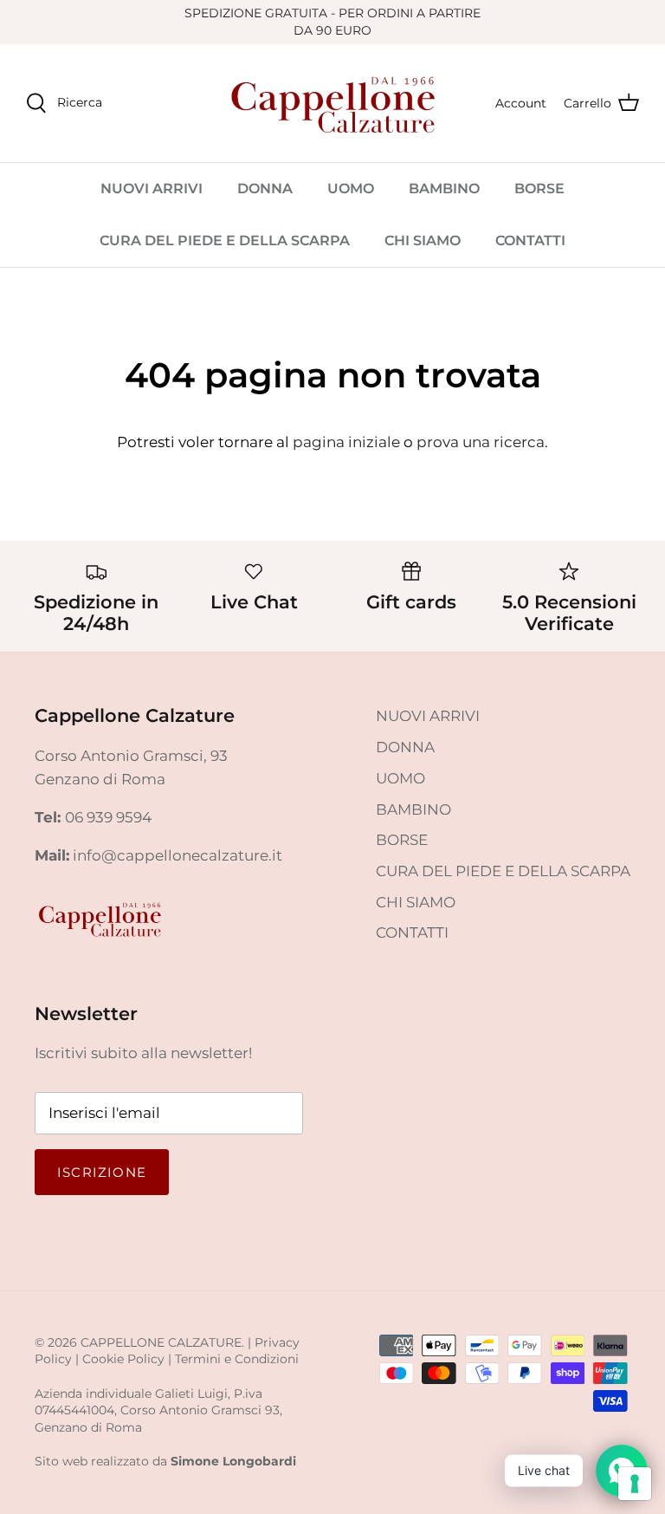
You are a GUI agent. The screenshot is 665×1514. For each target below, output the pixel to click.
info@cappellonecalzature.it (177, 855)
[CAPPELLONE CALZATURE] (332, 103)
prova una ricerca (480, 442)
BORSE (539, 188)
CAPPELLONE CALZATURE (161, 1342)
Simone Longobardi (233, 1461)
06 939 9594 (108, 817)
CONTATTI (530, 240)
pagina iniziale (346, 442)
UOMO (350, 188)
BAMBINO (444, 188)
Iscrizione (101, 1172)
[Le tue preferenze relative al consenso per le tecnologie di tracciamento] (634, 1483)
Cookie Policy (123, 1359)
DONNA (265, 188)
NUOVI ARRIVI (151, 188)
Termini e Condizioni (237, 1359)
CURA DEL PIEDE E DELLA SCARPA (225, 240)
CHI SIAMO (422, 240)
